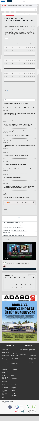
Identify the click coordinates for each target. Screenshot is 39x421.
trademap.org (13, 396)
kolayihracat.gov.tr (14, 395)
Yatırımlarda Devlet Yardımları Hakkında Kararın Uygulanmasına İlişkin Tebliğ (17, 168)
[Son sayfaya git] (27, 202)
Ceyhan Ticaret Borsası (14, 358)
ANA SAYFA (5, 13)
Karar (7, 90)
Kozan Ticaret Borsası (14, 361)
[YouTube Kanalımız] (16, 3)
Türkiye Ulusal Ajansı (5, 375)
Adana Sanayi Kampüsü (14, 363)
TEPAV (30, 352)
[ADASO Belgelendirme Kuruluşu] (17, 410)
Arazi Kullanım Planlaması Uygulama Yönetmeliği (12, 177)
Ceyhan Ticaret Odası (14, 356)
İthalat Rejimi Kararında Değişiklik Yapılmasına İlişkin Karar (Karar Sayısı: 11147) (18, 197)
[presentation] (35, 293)
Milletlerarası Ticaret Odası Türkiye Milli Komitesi (32, 359)
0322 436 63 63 (21, 3)
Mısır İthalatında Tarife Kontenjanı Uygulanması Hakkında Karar (15, 159)
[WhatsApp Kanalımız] (9, 3)
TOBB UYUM (31, 347)
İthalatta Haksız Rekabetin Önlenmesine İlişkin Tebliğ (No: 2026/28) (16, 103)
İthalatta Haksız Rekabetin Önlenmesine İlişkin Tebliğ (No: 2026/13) (16, 155)
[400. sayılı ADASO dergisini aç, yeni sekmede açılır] (19, 318)
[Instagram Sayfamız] (13, 3)
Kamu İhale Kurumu (14, 369)
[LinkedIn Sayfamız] (15, 3)
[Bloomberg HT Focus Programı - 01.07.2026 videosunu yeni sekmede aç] (19, 250)
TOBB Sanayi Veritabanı (24, 349)
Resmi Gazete (4, 383)
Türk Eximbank (13, 376)
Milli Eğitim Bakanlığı (5, 374)
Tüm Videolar (19, 269)
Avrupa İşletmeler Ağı (32, 362)
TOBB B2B (21, 352)
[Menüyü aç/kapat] (35, 10)
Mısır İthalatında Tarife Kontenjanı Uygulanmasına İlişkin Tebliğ (15, 164)
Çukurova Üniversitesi (5, 352)
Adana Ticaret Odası (14, 353)
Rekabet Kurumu (13, 390)
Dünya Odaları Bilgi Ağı (33, 356)
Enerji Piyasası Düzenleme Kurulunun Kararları (12, 181)
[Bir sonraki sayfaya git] (25, 202)
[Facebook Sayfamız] (10, 3)
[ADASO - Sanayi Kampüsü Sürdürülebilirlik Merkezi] (27, 406)
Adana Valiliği (4, 347)
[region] (21, 6)
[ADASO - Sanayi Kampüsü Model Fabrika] (19, 406)
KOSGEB (12, 371)
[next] (34, 275)
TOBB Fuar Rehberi (23, 354)
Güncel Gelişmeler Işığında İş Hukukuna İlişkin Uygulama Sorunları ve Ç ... (18, 263)
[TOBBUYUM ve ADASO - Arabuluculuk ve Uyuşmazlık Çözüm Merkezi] (10, 406)
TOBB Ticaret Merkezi (23, 356)
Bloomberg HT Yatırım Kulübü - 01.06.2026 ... (14, 266)
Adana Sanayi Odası (8, 401)
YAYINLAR (21, 13)
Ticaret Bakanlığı (4, 369)
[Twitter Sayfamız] (12, 3)
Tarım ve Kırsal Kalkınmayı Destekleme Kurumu (14, 374)
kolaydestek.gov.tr (14, 393)
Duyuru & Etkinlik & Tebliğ (14, 13)
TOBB (21, 347)
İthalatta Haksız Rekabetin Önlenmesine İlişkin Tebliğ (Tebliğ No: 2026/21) (17, 135)
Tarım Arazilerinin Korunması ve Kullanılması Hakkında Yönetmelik (15, 173)
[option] (19, 104)
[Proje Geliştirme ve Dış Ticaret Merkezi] (23, 410)
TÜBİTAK (12, 380)
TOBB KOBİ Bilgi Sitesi (23, 351)
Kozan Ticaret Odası (14, 360)
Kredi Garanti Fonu (14, 378)
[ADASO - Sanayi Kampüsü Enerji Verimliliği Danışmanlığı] (34, 406)
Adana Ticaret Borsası (14, 355)
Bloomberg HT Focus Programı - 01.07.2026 (11, 257)
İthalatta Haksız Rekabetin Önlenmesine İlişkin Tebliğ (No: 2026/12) (16, 151)
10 (22, 202)
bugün (29, 275)
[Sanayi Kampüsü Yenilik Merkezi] (32, 410)
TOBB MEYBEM (22, 357)
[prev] (32, 275)
